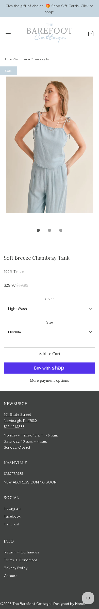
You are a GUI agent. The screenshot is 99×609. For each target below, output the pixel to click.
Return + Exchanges (21, 551)
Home (8, 59)
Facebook (12, 516)
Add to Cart (49, 353)
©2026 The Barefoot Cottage (25, 603)
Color (49, 298)
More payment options (49, 380)
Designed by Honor (69, 603)
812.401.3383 (14, 426)
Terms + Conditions (21, 559)
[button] (49, 151)
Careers (10, 575)
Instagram (12, 508)
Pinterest (12, 523)
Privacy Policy (15, 567)
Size (49, 322)
